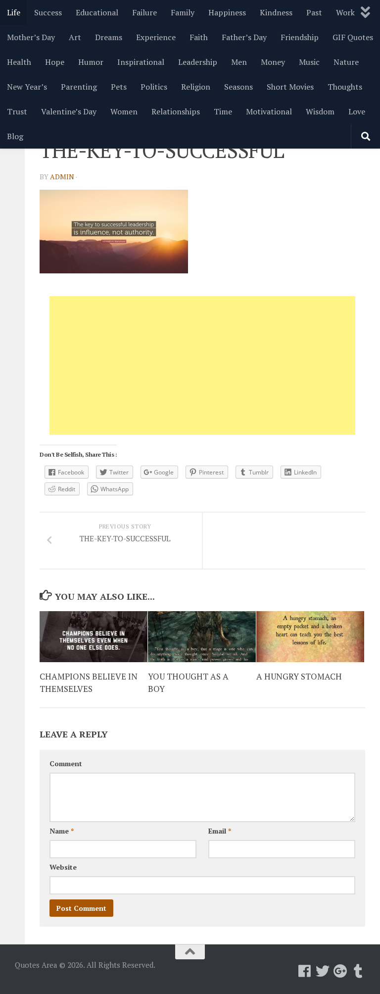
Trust (17, 111)
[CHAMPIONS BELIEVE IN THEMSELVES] (93, 636)
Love (356, 111)
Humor (90, 61)
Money (273, 61)
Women (124, 111)
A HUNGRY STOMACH (299, 676)
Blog (15, 136)
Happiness (227, 12)
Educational (97, 12)
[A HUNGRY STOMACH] (310, 636)
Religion (195, 86)
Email (219, 831)
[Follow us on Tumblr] (358, 971)
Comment (65, 763)
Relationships (175, 111)
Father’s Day (244, 37)
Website (63, 867)
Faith (199, 37)
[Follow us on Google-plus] (340, 971)
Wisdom (320, 111)
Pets (119, 86)
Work (345, 12)
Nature (346, 61)
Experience (156, 37)
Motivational (269, 111)
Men (239, 61)
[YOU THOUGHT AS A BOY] (202, 636)
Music (309, 61)
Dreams (108, 37)
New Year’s (27, 86)
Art (75, 37)
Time (223, 111)
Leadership (197, 61)
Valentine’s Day (68, 111)
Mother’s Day (31, 37)
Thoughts (345, 86)
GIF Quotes (352, 37)
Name (61, 831)
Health (19, 61)
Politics (154, 86)
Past (314, 12)
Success (48, 12)
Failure (144, 12)
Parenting (79, 86)
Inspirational (140, 61)
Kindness (276, 12)
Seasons (238, 86)
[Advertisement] (202, 365)
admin (62, 176)
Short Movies (290, 86)
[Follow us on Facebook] (305, 971)
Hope (54, 61)
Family (182, 12)
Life (13, 12)
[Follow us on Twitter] (323, 971)
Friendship (300, 37)
